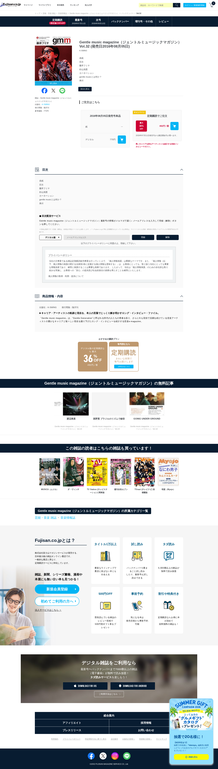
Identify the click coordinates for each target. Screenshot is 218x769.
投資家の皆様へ (145, 739)
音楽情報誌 (62, 13)
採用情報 (146, 722)
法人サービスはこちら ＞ (48, 610)
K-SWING (46, 104)
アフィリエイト (72, 722)
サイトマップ (161, 739)
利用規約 (54, 739)
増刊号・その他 (144, 21)
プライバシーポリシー (72, 739)
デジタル (89, 139)
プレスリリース (72, 730)
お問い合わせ (146, 730)
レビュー (164, 21)
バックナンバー (127, 13)
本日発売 (60, 5)
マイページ (28, 5)
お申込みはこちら (124, 366)
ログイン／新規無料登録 (195, 5)
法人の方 (88, 5)
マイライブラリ (45, 5)
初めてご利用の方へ (57, 601)
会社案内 (114, 739)
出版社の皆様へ (128, 739)
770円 (113, 139)
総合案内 (109, 715)
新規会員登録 (57, 589)
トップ (37, 13)
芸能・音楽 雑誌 (49, 13)
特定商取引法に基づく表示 (95, 739)
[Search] (176, 5)
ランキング (74, 5)
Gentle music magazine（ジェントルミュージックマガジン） (94, 13)
